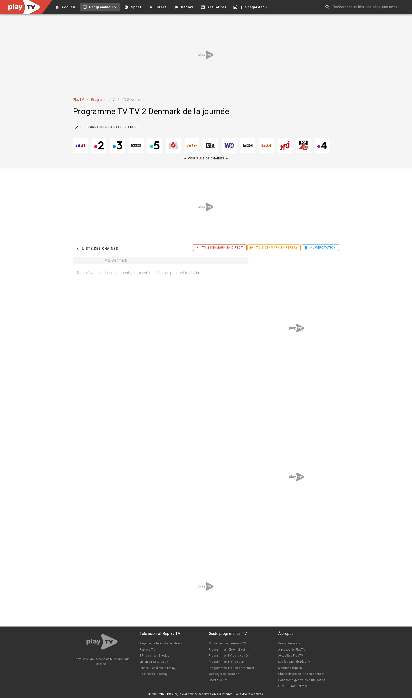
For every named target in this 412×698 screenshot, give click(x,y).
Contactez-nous (289, 643)
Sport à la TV (218, 680)
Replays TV (147, 649)
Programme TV (103, 100)
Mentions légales (290, 668)
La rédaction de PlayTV (294, 661)
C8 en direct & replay (153, 674)
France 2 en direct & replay (157, 668)
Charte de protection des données (301, 674)
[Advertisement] (206, 54)
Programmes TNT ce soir (226, 661)
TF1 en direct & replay (154, 655)
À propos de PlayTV (291, 649)
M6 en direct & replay (153, 661)
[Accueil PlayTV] (102, 642)
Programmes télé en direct (227, 649)
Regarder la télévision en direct (160, 643)
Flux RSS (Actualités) (292, 686)
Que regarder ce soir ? (224, 674)
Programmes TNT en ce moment (231, 668)
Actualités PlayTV (290, 655)
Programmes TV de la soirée (228, 655)
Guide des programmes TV (227, 643)
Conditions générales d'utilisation (301, 680)
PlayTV (78, 100)
